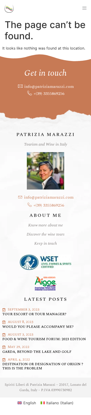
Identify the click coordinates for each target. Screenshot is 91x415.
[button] (55, 8)
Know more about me (45, 225)
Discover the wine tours (45, 234)
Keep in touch (45, 243)
